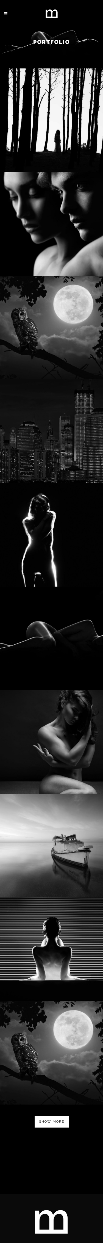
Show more (51, 1121)
